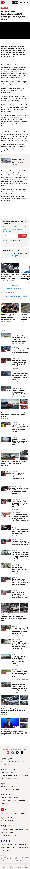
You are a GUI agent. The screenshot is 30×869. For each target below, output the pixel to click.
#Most (25, 296)
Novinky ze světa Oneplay (8, 835)
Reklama (3, 844)
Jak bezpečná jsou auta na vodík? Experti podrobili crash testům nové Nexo (13, 618)
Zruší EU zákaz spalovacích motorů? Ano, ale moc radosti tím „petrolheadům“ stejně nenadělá (19, 645)
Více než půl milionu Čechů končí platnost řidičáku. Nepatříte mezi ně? (19, 442)
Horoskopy (4, 797)
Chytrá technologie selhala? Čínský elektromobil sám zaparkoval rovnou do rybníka (19, 660)
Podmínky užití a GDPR (19, 844)
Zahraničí (15, 347)
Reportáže (15, 778)
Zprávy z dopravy (13, 797)
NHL (14, 789)
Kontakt (10, 844)
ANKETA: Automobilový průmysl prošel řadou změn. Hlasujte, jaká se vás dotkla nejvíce (20, 630)
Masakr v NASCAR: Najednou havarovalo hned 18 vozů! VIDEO (19, 160)
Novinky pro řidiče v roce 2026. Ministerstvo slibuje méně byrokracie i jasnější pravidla (20, 476)
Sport (26, 829)
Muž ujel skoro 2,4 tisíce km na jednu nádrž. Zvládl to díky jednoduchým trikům (20, 338)
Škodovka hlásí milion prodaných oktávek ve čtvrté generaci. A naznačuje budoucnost (20, 517)
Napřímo (13, 772)
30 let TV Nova (5, 850)
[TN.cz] (4, 2)
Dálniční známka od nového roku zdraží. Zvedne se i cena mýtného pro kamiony (19, 391)
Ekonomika (15, 358)
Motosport (4, 832)
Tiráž (16, 813)
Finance (3, 764)
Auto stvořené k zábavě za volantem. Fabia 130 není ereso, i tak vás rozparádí (14, 463)
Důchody (17, 761)
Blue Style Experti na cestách (9, 775)
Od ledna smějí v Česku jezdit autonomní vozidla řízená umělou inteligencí (20, 490)
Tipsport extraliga (6, 789)
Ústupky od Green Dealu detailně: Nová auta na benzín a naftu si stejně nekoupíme (20, 581)
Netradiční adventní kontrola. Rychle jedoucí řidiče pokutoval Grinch (20, 542)
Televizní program (11, 847)
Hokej (16, 786)
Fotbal (3, 786)
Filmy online (9, 829)
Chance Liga (9, 786)
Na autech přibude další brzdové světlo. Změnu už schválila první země (20, 350)
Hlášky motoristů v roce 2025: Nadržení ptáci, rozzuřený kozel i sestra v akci (20, 376)
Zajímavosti (15, 334)
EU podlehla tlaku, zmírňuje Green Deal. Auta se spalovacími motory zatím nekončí (19, 595)
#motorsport (14, 299)
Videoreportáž (17, 486)
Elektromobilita (17, 499)
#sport (22, 299)
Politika (23, 761)
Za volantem (16, 372)
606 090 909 (8, 817)
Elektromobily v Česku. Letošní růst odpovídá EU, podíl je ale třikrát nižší (20, 504)
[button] (13, 285)
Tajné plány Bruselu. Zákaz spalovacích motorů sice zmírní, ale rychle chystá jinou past (20, 687)
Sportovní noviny (23, 775)
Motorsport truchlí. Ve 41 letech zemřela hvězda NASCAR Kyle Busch (10, 276)
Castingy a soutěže (23, 847)
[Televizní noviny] (7, 253)
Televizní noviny (5, 772)
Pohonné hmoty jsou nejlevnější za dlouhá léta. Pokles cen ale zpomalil (19, 363)
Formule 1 (11, 832)
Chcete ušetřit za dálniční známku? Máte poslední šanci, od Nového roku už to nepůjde (20, 428)
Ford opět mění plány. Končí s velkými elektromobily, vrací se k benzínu (20, 568)
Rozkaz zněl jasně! (6, 778)
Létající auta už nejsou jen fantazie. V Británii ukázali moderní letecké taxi (20, 674)
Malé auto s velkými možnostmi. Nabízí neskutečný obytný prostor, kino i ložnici (14, 414)
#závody (5, 299)
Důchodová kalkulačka (18, 800)
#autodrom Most (15, 296)
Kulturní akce (4, 803)
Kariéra (3, 847)
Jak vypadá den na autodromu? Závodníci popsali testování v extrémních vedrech (9, 316)
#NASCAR (5, 296)
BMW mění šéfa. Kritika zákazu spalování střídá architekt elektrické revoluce (14, 733)
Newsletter (22, 813)
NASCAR (4, 7)
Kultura (14, 764)
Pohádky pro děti (19, 829)
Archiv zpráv (10, 813)
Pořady (3, 829)
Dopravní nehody (6, 800)
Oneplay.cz (16, 256)
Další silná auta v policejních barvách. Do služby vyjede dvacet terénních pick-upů (14, 710)
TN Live (16, 2)
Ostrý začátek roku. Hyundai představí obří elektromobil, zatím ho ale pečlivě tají (20, 530)
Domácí (14, 387)
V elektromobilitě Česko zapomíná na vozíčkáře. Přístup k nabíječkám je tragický (20, 555)
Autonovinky (5, 411)
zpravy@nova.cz (9, 820)
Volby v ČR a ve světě (7, 761)
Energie (9, 764)
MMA (17, 789)
